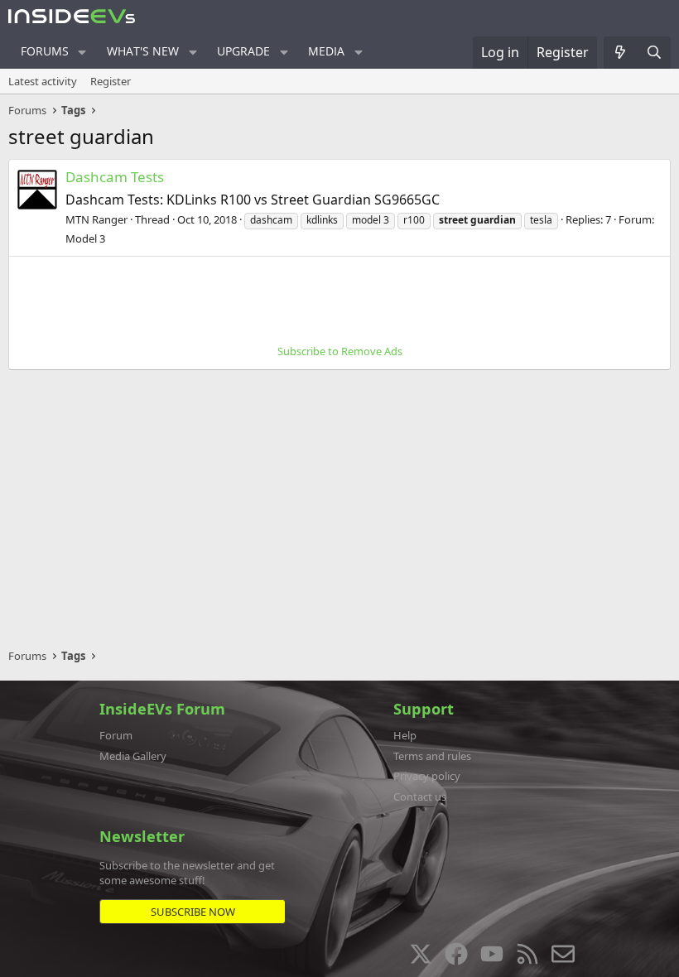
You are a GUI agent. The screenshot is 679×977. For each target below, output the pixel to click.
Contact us (419, 796)
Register (110, 81)
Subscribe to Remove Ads (339, 351)
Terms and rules (432, 755)
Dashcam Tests (114, 176)
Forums (45, 51)
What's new (143, 51)
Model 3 (85, 238)
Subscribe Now (193, 911)
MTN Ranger (96, 219)
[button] (82, 52)
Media (326, 51)
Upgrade (243, 51)
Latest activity (42, 81)
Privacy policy (426, 775)
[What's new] (621, 52)
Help (405, 735)
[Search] (654, 52)
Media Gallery (132, 755)
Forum (115, 735)
